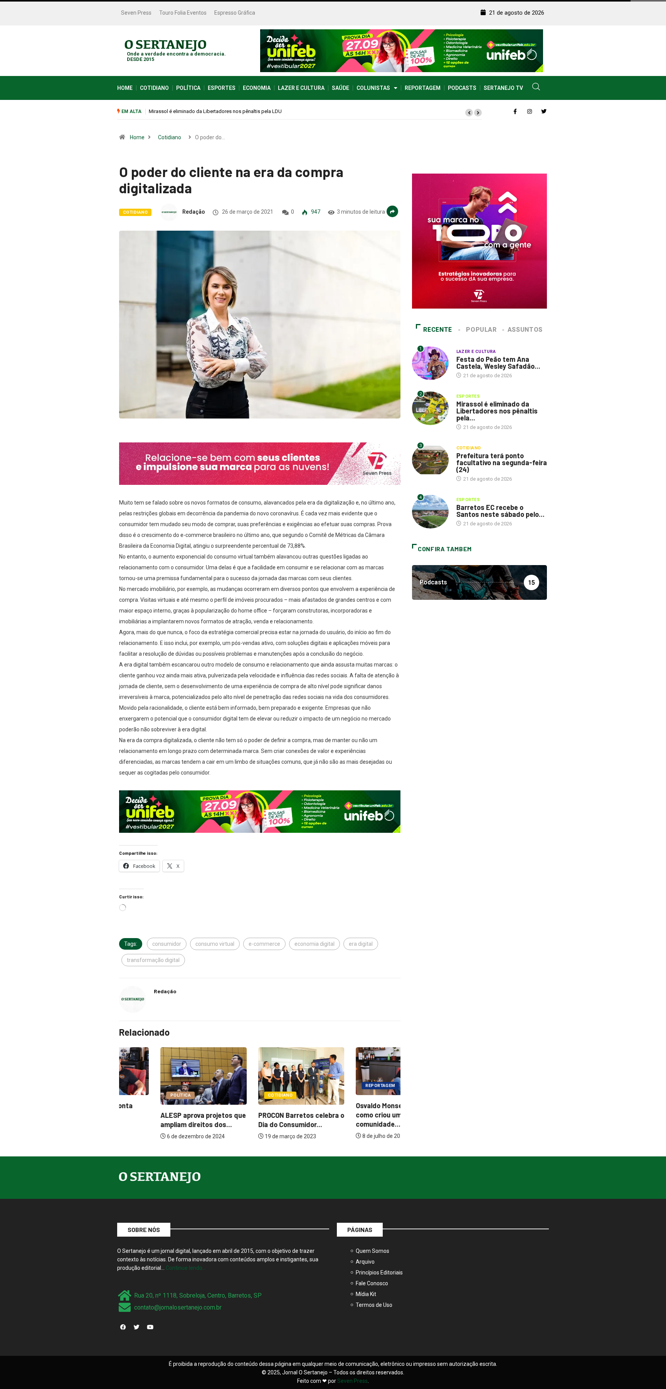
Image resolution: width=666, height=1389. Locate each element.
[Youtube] (150, 1327)
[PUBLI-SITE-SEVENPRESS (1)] (259, 463)
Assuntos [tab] (525, 329)
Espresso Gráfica (234, 13)
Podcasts (462, 88)
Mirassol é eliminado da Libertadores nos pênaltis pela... (497, 411)
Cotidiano (154, 88)
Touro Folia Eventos (183, 13)
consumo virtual (214, 944)
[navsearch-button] (536, 88)
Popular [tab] (481, 329)
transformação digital (153, 960)
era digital (361, 944)
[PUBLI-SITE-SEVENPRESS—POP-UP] (479, 241)
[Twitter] (136, 1327)
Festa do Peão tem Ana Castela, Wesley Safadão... (498, 362)
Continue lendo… (186, 1268)
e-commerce (264, 944)
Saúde (340, 88)
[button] (469, 112)
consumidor (166, 944)
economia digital (314, 944)
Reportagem (423, 88)
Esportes (221, 88)
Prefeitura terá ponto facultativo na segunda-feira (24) (208, 111)
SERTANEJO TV (503, 88)
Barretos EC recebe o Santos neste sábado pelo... (500, 510)
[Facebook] (123, 1327)
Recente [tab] (437, 329)
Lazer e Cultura (301, 88)
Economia (257, 88)
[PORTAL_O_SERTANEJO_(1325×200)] (401, 50)
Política (188, 88)
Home (125, 88)
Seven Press (136, 13)
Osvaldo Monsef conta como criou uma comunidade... (349, 1114)
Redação (193, 212)
